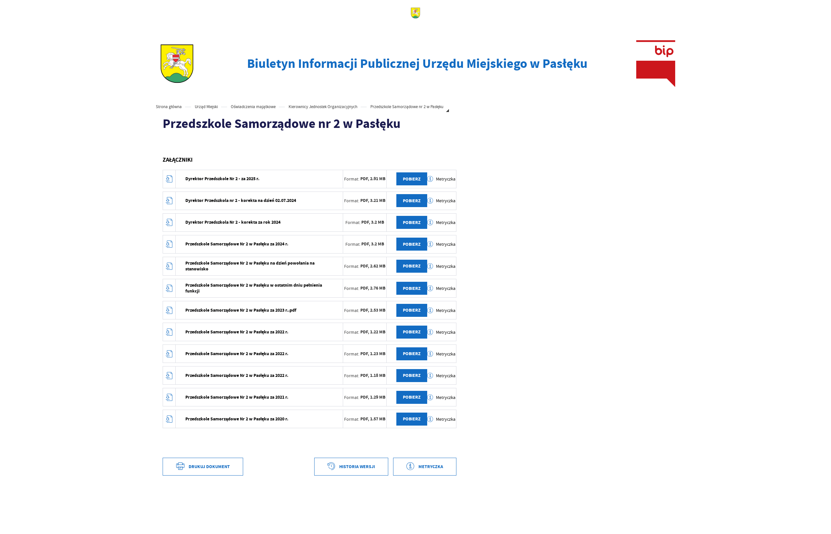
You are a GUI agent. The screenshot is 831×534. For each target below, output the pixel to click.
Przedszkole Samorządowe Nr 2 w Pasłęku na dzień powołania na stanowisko (250, 266)
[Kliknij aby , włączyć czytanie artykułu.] (168, 143)
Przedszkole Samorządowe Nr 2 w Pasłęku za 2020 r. (236, 419)
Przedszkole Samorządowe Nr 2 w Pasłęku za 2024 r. (236, 244)
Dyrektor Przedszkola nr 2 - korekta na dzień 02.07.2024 (240, 200)
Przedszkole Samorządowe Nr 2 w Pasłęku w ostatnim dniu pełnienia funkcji (253, 288)
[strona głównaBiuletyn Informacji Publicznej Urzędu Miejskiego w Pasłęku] (177, 63)
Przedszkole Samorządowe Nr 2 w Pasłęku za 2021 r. (236, 397)
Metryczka (445, 179)
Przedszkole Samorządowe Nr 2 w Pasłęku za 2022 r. (236, 332)
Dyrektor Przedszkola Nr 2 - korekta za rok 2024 (232, 222)
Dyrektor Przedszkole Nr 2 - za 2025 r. (222, 179)
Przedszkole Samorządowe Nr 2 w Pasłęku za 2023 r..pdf (240, 310)
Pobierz (412, 179)
